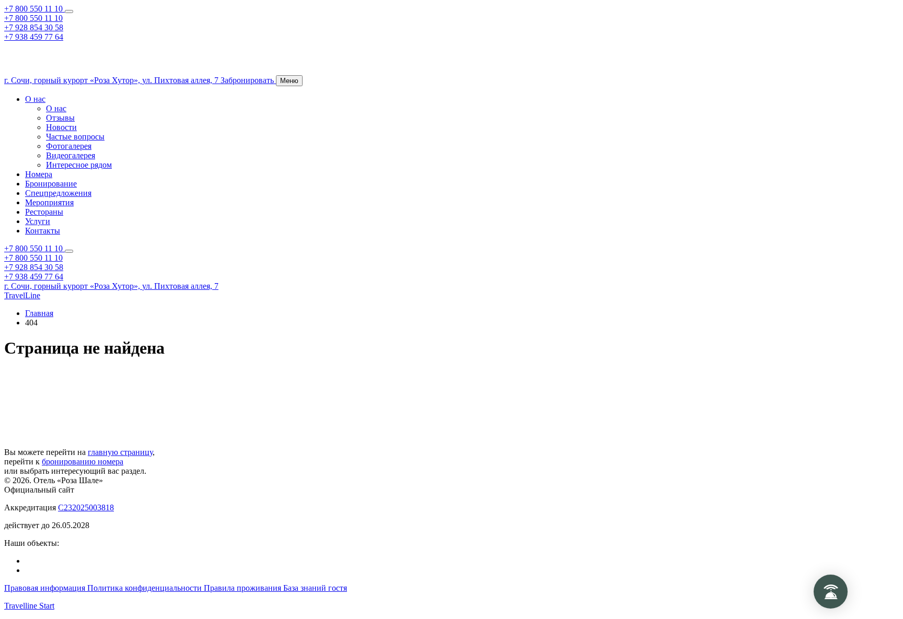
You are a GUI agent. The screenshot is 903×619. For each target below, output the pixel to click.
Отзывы (60, 117)
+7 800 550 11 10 (34, 8)
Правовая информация (45, 587)
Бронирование (51, 183)
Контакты (42, 230)
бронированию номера (82, 461)
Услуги (37, 221)
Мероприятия (49, 202)
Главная (39, 313)
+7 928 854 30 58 (33, 27)
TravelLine (22, 295)
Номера (38, 174)
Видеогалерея (70, 155)
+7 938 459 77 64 (33, 36)
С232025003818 (86, 507)
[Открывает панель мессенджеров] (69, 11)
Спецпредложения (58, 193)
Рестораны (44, 211)
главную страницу (120, 452)
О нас (35, 99)
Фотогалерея (68, 146)
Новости (61, 127)
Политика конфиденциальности (145, 587)
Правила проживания (243, 587)
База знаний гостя (315, 587)
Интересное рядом (79, 164)
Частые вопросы (75, 136)
